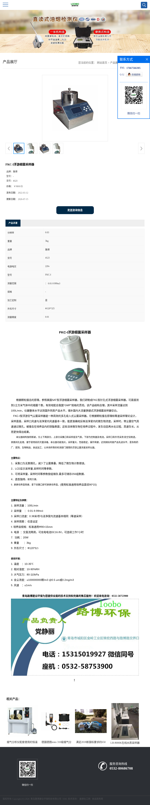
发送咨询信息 (75, 210)
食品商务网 (97, 799)
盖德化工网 (84, 799)
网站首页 (102, 62)
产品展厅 (115, 62)
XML (64, 799)
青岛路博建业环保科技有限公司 (46, 799)
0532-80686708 (121, 768)
